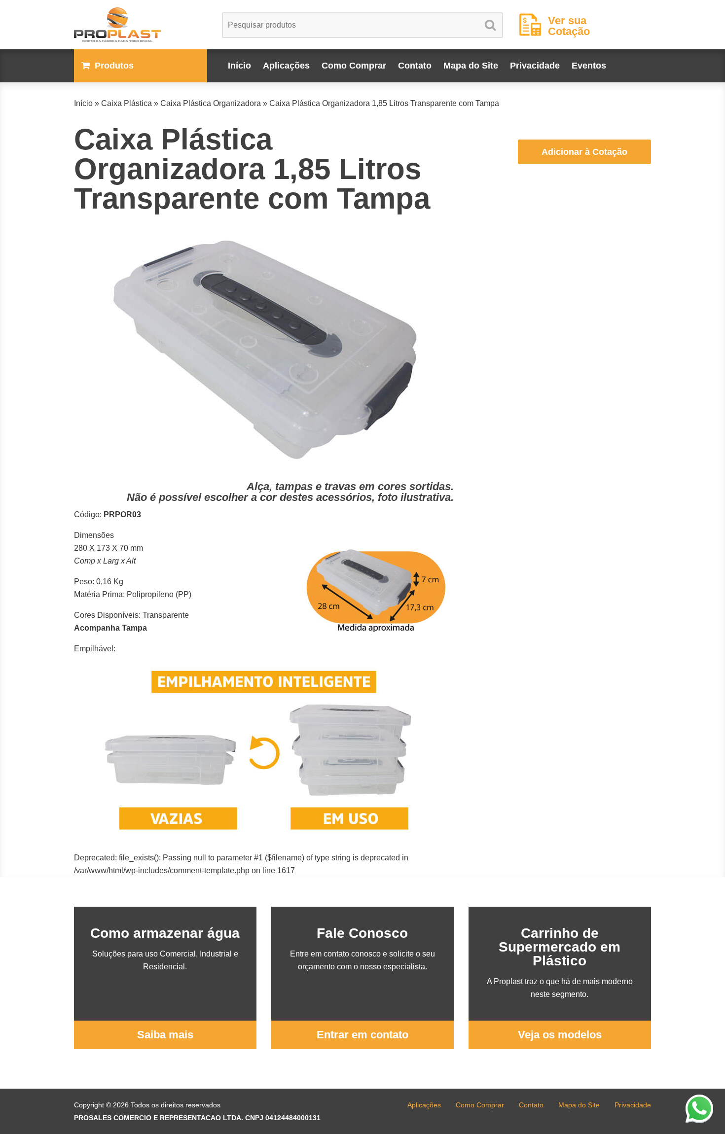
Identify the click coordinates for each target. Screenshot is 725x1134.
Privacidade (535, 66)
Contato (415, 66)
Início (239, 66)
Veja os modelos (560, 1034)
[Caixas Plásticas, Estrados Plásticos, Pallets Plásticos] (140, 24)
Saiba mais (165, 1034)
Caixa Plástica (126, 103)
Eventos (589, 66)
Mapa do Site (470, 66)
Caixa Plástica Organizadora (210, 103)
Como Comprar (354, 66)
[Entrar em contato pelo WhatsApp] (699, 1108)
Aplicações (286, 66)
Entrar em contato (362, 1034)
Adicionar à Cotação (584, 152)
